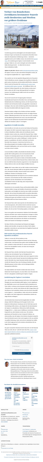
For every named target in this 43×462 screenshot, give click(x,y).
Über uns (17, 454)
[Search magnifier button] (41, 7)
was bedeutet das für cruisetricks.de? (37, 9)
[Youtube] (40, 2)
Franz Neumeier (9, 23)
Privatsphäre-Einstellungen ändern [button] (10, 457)
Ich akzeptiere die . (22, 349)
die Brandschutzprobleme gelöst (30, 70)
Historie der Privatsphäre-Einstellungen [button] (23, 457)
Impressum (8, 454)
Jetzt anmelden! (4, 421)
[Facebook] (41, 2)
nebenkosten (32, 5)
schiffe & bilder (11, 5)
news (41, 5)
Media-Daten (23, 454)
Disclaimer (34, 454)
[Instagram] (38, 2)
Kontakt (13, 454)
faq (35, 5)
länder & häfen (20, 5)
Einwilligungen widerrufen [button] (34, 457)
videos (16, 5)
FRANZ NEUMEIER (18, 359)
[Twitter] (36, 2)
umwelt (38, 5)
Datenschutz (29, 454)
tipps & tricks (26, 5)
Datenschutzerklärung (25, 349)
